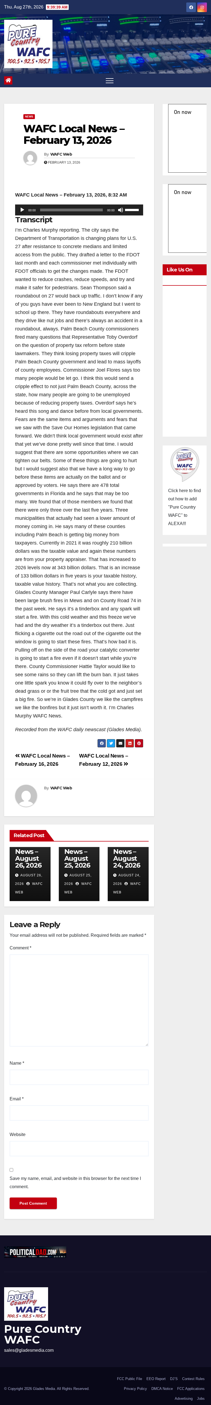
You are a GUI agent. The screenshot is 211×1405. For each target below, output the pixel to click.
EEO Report (156, 1379)
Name (17, 1063)
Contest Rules (193, 1379)
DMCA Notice (162, 1389)
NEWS (29, 116)
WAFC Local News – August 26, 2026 (28, 851)
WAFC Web (61, 154)
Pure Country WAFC (42, 1334)
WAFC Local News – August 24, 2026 (126, 851)
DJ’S (174, 1379)
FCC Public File (129, 1379)
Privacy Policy (135, 1389)
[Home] (8, 80)
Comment (20, 948)
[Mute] (120, 210)
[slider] (132, 209)
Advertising (184, 1398)
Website (18, 1134)
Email (17, 1098)
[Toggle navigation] (109, 80)
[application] (79, 209)
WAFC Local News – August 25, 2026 (77, 851)
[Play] (22, 210)
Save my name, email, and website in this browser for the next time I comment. (75, 1182)
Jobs (201, 1398)
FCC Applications (191, 1389)
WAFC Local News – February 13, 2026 (73, 134)
